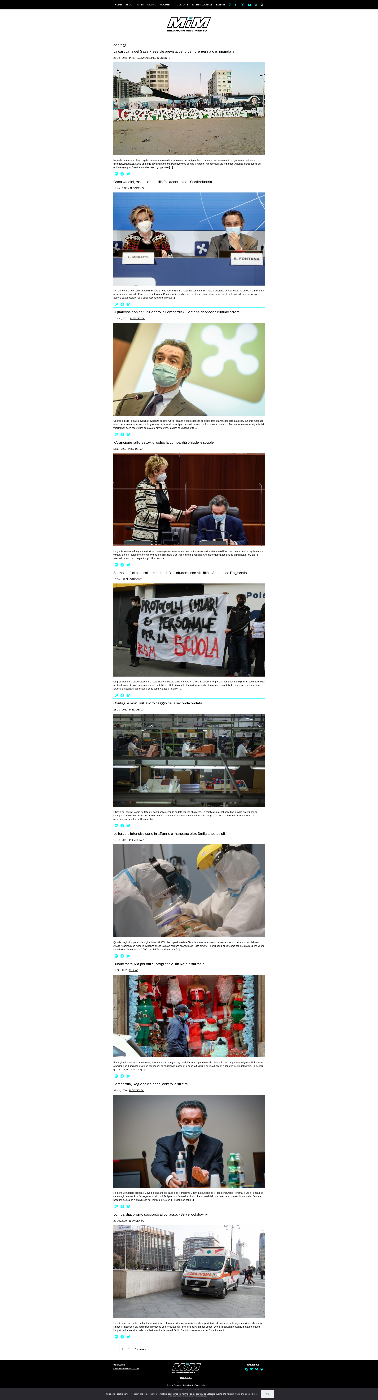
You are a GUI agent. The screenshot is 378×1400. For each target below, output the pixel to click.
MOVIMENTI (166, 4)
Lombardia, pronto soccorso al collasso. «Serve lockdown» (160, 1214)
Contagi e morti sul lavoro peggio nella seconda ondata (157, 703)
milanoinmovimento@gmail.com (126, 1369)
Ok (267, 1394)
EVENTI (220, 4)
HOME (118, 4)
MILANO (151, 4)
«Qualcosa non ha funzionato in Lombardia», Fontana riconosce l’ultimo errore (176, 312)
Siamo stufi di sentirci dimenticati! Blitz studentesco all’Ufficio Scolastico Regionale (180, 573)
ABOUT (129, 4)
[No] (374, 1393)
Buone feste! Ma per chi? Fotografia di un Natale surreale (159, 964)
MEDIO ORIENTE (160, 58)
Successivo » (142, 1349)
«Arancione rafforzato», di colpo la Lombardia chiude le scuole (163, 442)
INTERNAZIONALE (202, 4)
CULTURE (182, 4)
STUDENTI (136, 579)
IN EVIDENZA (137, 188)
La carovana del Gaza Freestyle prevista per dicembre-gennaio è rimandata (173, 51)
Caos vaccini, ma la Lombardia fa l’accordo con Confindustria (162, 182)
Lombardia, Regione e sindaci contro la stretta (150, 1084)
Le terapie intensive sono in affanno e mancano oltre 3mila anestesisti (169, 834)
